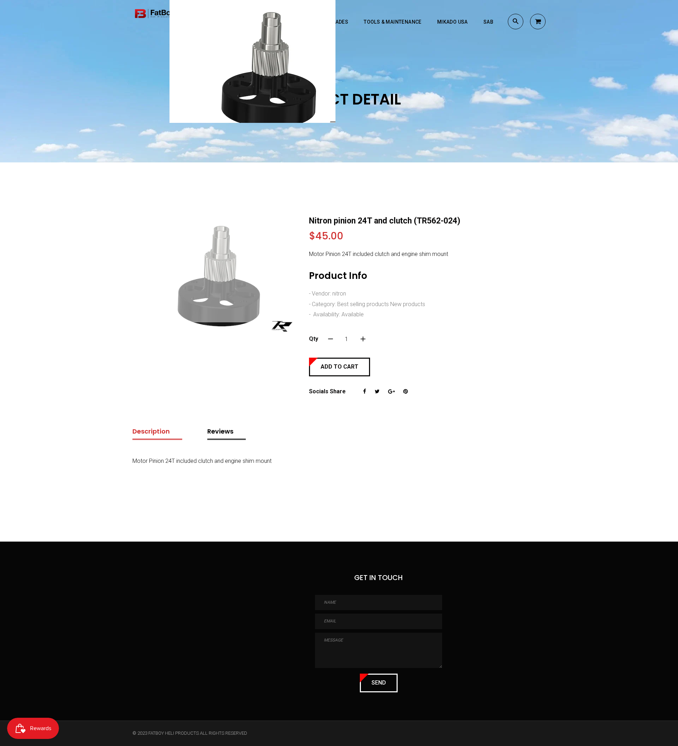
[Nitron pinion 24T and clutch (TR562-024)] (215, 276)
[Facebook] (364, 391)
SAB (488, 22)
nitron (339, 293)
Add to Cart (339, 366)
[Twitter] (377, 391)
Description (151, 431)
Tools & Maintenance (393, 22)
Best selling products (363, 304)
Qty (313, 338)
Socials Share (327, 391)
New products (407, 304)
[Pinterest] (405, 391)
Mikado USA (452, 22)
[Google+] (391, 391)
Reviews (220, 431)
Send (378, 682)
